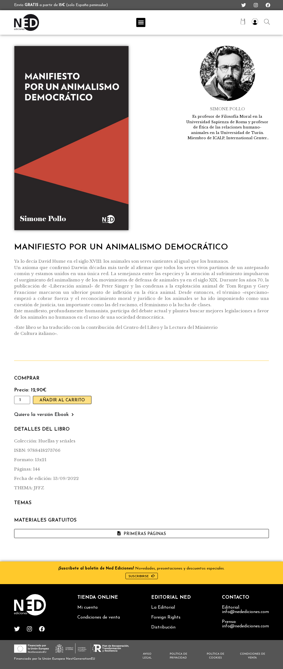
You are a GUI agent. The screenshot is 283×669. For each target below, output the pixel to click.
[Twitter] (243, 5)
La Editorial (163, 607)
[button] (140, 22)
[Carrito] (243, 21)
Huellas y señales (56, 441)
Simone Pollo (227, 108)
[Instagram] (255, 5)
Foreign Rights (165, 617)
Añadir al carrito (62, 400)
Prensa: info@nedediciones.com (245, 624)
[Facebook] (268, 5)
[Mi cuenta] (254, 21)
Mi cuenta (87, 607)
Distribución (163, 627)
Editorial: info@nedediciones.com (245, 609)
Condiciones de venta (98, 617)
